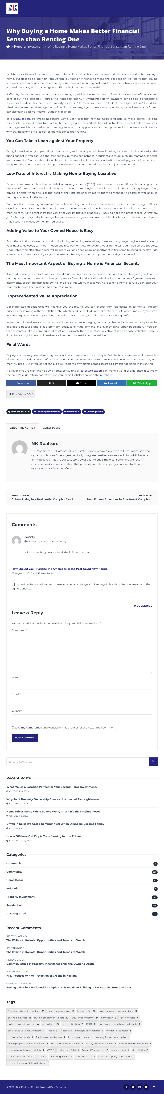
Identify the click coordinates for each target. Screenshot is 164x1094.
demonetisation (72, 1024)
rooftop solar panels (20, 1037)
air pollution (140, 1050)
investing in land (61, 1056)
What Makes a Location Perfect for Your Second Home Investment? (51, 786)
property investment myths (111, 1037)
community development (135, 1043)
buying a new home (61, 1011)
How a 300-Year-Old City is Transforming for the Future (43, 836)
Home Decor (14, 880)
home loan (108, 1017)
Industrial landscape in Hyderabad (83, 1030)
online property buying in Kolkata (28, 1043)
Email (16, 694)
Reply (63, 541)
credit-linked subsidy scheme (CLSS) (71, 184)
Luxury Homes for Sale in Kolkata (27, 1063)
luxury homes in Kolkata (101, 1043)
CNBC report (21, 118)
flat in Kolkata (129, 1017)
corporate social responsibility (26, 1050)
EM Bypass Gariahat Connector (26, 1030)
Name (16, 677)
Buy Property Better (85, 1017)
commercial (14, 863)
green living (50, 1024)
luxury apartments (79, 1037)
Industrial (12, 888)
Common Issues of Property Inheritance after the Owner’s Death (50, 963)
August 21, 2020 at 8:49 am (29, 573)
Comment (19, 630)
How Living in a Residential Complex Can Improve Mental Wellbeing (61, 499)
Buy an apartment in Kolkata (26, 1011)
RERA (90, 1024)
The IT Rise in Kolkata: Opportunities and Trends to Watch (45, 940)
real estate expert (90, 370)
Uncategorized (16, 913)
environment (120, 1050)
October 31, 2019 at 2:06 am (42, 541)
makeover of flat (68, 1050)
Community (14, 871)
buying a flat (86, 1011)
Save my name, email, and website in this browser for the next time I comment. (65, 727)
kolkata (54, 1030)
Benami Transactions (95, 1050)
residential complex (118, 1030)
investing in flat (85, 1056)
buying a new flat (19, 1017)
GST (50, 1050)
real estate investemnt (21, 1056)
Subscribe (144, 605)
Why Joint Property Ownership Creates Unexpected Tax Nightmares (52, 799)
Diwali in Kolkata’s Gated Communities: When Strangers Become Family (55, 823)
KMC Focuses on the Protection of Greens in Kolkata (41, 975)
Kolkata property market (23, 1024)
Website (17, 710)
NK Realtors (44, 443)
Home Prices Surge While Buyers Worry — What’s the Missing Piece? (53, 811)
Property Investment (29, 46)
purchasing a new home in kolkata (119, 1024)
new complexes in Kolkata (67, 1043)
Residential (14, 905)
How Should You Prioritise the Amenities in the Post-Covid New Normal (60, 568)
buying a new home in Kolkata (118, 1011)
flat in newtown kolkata (50, 1037)
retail (43, 1056)
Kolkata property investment (115, 1056)
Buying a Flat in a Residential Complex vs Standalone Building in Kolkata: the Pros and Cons (69, 987)
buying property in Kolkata (51, 1017)
